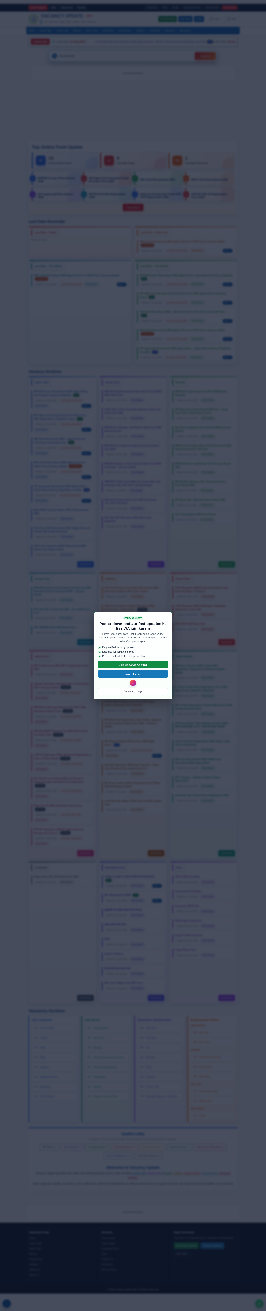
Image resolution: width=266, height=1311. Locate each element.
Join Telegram (133, 673)
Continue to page (133, 691)
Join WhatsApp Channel (133, 664)
